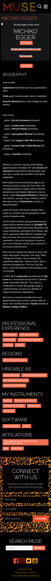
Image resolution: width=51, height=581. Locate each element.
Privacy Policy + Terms (25, 572)
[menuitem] (16, 561)
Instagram (25, 56)
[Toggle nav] (45, 6)
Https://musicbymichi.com (25, 49)
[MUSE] (19, 6)
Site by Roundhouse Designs (25, 575)
